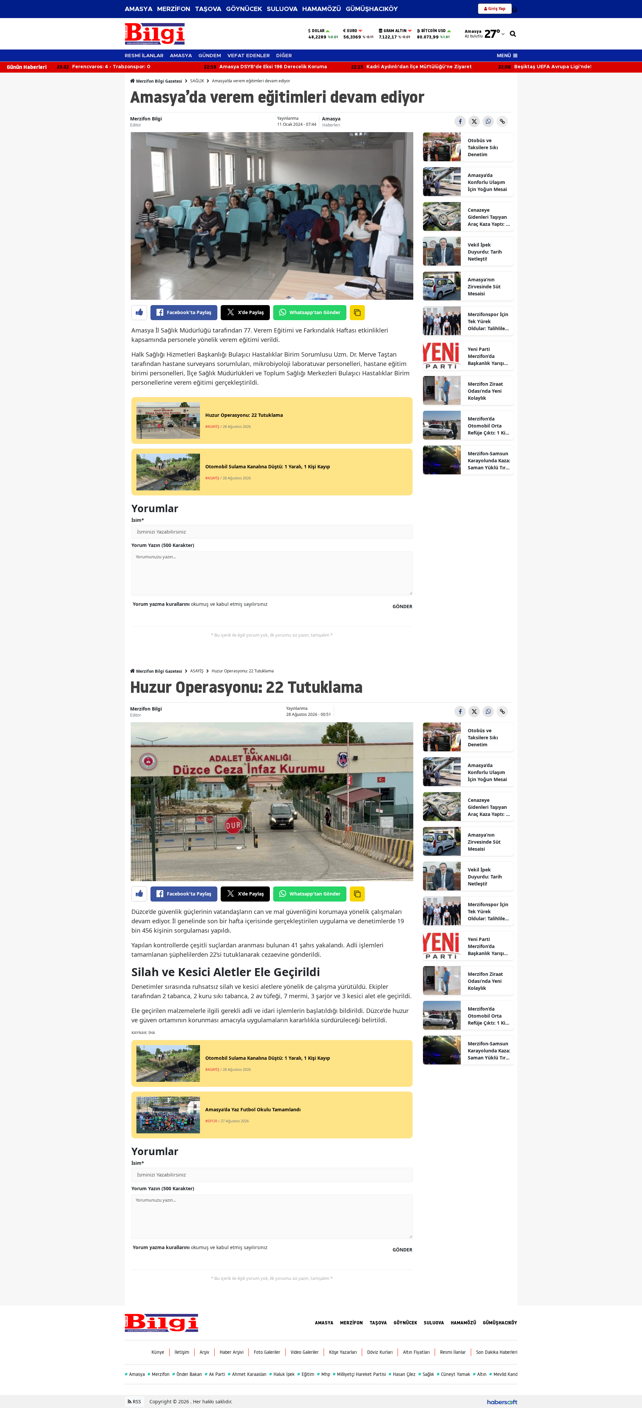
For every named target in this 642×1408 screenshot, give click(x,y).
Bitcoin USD (433, 31)
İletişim (182, 1352)
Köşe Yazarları (343, 1352)
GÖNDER (402, 606)
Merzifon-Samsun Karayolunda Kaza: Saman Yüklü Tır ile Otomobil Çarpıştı (489, 460)
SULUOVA (282, 9)
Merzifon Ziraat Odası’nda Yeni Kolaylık (485, 391)
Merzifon (158, 1374)
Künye (157, 1352)
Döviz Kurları (380, 1352)
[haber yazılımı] (502, 1401)
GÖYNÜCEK (244, 9)
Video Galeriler (305, 1352)
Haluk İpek (282, 1374)
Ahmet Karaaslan (247, 1374)
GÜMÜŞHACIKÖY (372, 9)
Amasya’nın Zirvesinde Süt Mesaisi (484, 286)
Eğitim (305, 1374)
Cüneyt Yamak (453, 1374)
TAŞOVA (208, 9)
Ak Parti (215, 1374)
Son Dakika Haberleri (496, 1352)
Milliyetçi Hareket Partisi (359, 1374)
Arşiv (204, 1352)
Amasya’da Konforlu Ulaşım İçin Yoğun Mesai (487, 182)
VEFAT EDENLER (248, 55)
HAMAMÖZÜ (321, 9)
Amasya (331, 118)
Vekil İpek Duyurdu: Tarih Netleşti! (485, 252)
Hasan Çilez (402, 1374)
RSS (136, 1401)
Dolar (318, 31)
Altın (480, 1374)
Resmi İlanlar (453, 1352)
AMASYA (138, 9)
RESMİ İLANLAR (144, 55)
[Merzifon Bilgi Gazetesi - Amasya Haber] (161, 1322)
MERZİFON (173, 9)
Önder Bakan (187, 1374)
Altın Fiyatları (416, 1352)
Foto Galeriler (267, 1352)
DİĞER (284, 55)
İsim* (137, 520)
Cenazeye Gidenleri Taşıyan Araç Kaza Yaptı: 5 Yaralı (488, 217)
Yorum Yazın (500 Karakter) (162, 545)
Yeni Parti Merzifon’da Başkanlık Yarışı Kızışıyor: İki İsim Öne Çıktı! (487, 356)
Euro (352, 31)
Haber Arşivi (231, 1352)
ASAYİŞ (197, 671)
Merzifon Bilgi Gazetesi (158, 81)
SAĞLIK (197, 81)
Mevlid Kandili (505, 1374)
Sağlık (426, 1374)
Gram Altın (395, 31)
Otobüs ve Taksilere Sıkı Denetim (483, 147)
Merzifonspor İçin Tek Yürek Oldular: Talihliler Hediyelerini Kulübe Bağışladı (488, 321)
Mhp (323, 1374)
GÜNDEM (209, 55)
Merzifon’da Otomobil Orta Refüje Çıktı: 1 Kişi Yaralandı (488, 425)
